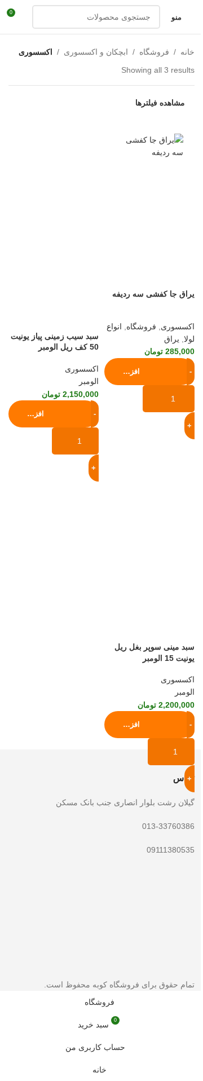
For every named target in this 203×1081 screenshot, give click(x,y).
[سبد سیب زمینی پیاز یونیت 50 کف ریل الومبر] (53, 167)
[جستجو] (44, 17)
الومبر (89, 381)
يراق (171, 338)
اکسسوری (178, 326)
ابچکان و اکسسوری (96, 51)
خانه (187, 51)
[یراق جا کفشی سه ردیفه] (149, 146)
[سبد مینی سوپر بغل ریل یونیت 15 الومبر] (149, 478)
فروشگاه (154, 51)
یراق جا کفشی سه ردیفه (153, 293)
